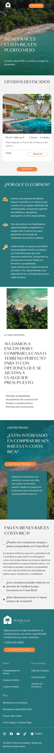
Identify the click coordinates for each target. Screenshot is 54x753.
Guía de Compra (40, 670)
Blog (5, 695)
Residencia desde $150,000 (17, 709)
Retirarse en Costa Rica (15, 703)
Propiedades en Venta (11, 672)
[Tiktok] (25, 734)
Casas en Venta (11, 680)
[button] (41, 88)
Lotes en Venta (11, 687)
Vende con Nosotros (37, 685)
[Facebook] (11, 734)
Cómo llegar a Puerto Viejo (17, 722)
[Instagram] (4, 734)
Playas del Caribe (12, 716)
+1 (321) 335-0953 (14, 642)
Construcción (38, 677)
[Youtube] (18, 734)
